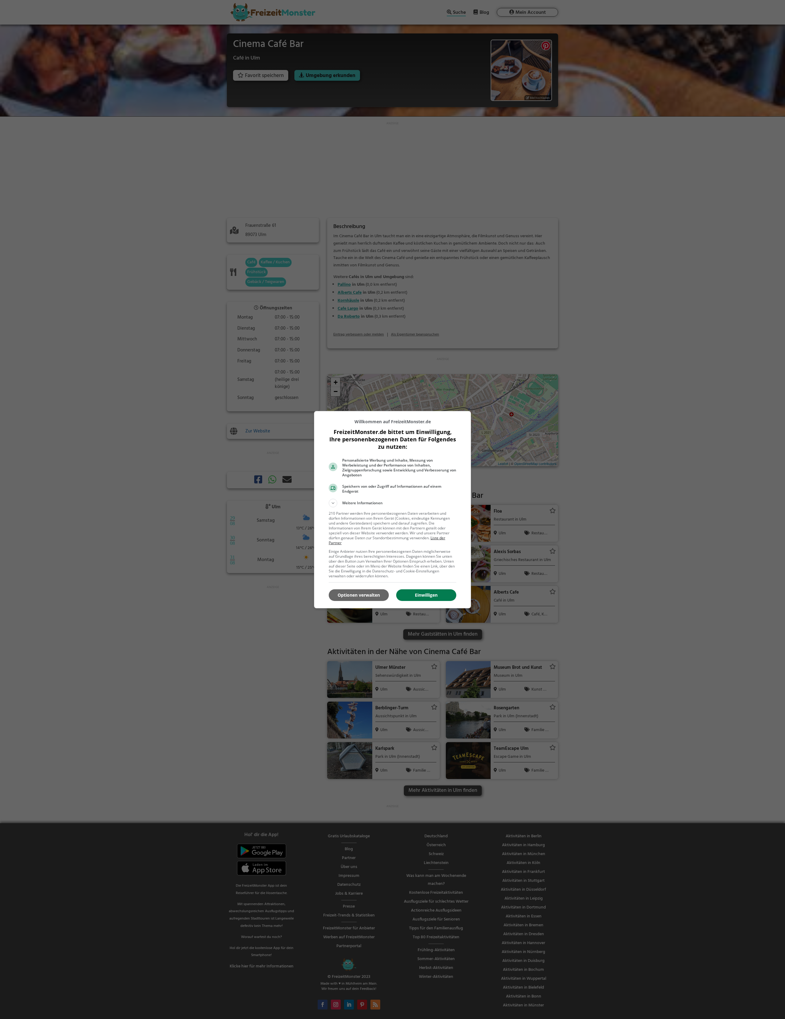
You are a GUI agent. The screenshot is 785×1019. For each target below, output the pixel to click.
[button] (392, 503)
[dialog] (392, 509)
